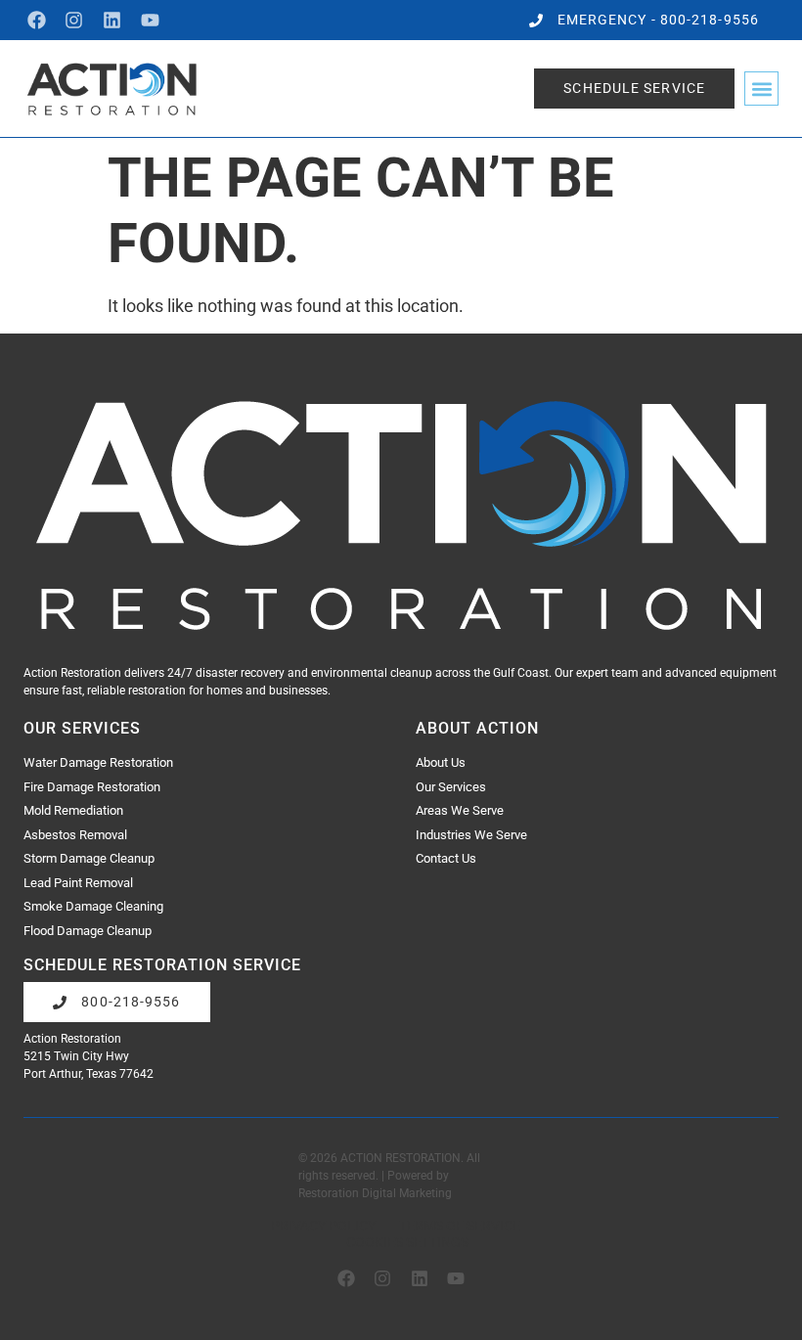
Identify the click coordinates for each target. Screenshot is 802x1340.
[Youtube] (150, 20)
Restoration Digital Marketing (375, 1193)
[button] (761, 88)
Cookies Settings (407, 1242)
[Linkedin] (112, 20)
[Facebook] (36, 20)
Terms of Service (459, 1225)
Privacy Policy (323, 1225)
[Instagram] (75, 20)
